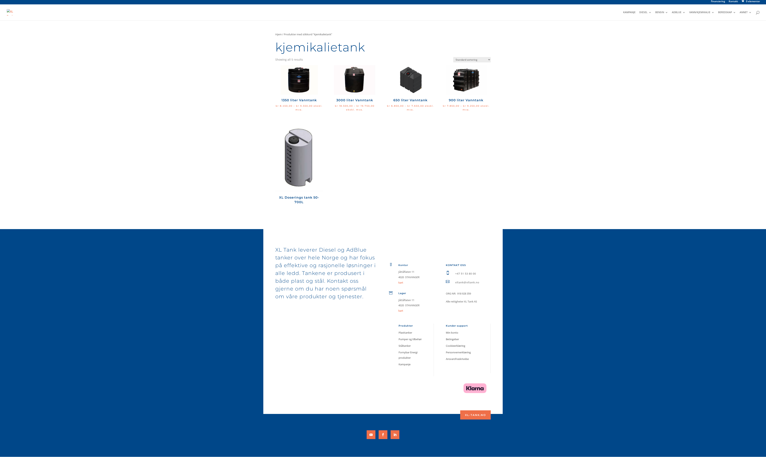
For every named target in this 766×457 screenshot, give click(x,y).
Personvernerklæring (458, 352)
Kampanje (405, 364)
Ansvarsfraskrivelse (457, 359)
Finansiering (718, 1)
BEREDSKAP (725, 12)
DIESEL (643, 12)
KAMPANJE (629, 12)
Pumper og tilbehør (410, 339)
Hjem (278, 34)
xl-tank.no (475, 415)
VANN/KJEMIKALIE (699, 12)
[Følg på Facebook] (383, 434)
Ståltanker (405, 346)
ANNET (744, 12)
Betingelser (452, 339)
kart (400, 310)
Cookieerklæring (455, 346)
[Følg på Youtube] (371, 434)
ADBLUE (676, 12)
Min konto (452, 332)
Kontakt (733, 1)
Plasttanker (405, 332)
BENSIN (659, 12)
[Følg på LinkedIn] (395, 434)
